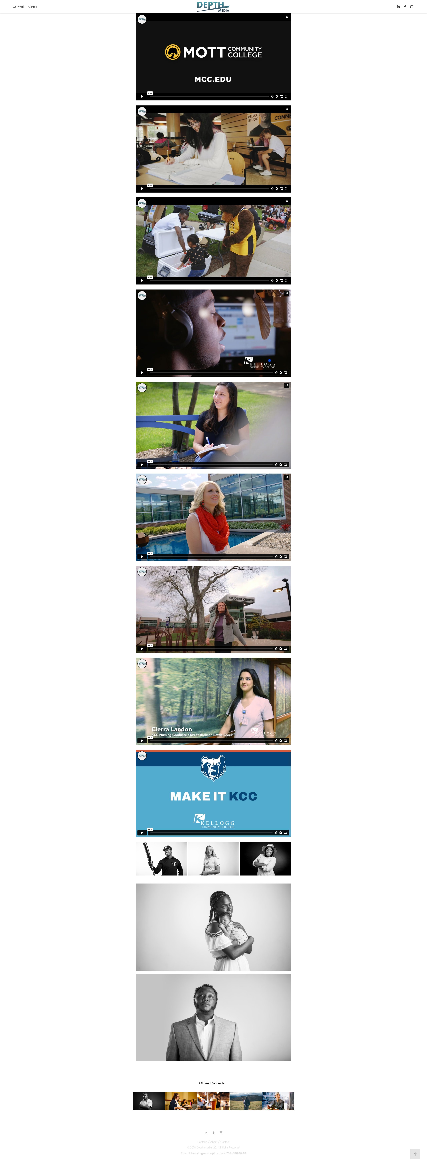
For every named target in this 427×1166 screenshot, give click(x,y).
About (213, 1142)
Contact (32, 7)
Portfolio (202, 1142)
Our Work (18, 7)
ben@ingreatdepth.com (207, 1153)
